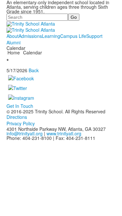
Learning (51, 36)
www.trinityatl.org (64, 133)
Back (34, 70)
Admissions (30, 36)
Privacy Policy (21, 123)
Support (94, 36)
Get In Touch (20, 106)
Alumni (13, 42)
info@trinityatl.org (25, 133)
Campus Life (73, 36)
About (13, 36)
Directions (17, 117)
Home (14, 52)
